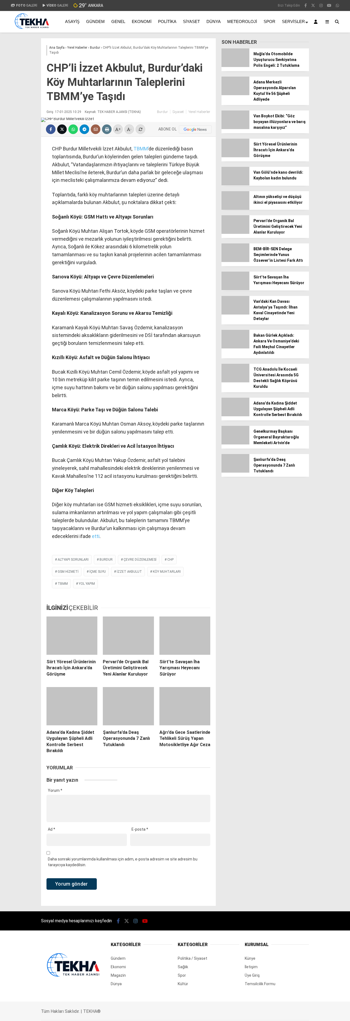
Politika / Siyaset (192, 958)
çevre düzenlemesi (140, 560)
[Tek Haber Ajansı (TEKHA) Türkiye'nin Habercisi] (32, 31)
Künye (250, 958)
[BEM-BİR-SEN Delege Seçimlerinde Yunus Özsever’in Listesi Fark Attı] (235, 260)
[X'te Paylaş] (62, 129)
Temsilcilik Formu (260, 984)
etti (96, 536)
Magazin (118, 975)
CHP (170, 560)
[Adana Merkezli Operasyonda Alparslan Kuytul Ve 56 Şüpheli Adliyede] (235, 94)
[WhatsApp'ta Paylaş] (73, 129)
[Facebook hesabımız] (305, 5)
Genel (118, 21)
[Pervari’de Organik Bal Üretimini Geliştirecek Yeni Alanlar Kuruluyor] (128, 635)
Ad (51, 829)
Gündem (95, 21)
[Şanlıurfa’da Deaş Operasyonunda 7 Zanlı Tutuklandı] (128, 706)
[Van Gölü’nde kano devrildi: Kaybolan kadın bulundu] (235, 184)
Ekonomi (141, 21)
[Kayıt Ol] (316, 21)
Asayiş (72, 21)
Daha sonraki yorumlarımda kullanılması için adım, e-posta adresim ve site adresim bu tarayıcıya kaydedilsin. (122, 862)
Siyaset (191, 21)
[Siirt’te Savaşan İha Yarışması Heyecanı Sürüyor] (184, 635)
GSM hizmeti (68, 572)
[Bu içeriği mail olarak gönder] (95, 129)
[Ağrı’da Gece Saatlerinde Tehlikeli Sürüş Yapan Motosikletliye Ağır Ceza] (184, 706)
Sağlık (183, 967)
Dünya (213, 21)
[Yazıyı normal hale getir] (140, 129)
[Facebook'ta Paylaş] (51, 129)
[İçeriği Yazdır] (107, 129)
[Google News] (195, 129)
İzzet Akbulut (129, 572)
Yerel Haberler (199, 112)
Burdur (162, 112)
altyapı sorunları (73, 560)
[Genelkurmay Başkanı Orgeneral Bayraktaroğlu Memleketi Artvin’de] (235, 443)
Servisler (293, 21)
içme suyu (97, 572)
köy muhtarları (167, 572)
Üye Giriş (252, 975)
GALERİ (26, 5)
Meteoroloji (242, 21)
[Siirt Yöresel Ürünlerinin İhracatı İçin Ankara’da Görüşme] (71, 635)
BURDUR (106, 560)
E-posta (140, 829)
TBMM (63, 584)
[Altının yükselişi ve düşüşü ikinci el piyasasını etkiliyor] (235, 208)
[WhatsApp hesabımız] (337, 5)
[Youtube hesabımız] (329, 5)
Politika (167, 21)
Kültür (183, 984)
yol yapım (87, 584)
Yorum (55, 790)
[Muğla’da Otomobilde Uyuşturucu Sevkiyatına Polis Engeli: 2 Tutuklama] (235, 65)
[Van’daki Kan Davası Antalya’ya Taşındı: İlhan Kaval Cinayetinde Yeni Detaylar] (235, 313)
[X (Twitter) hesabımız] (313, 5)
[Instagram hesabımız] (321, 5)
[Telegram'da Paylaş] (84, 129)
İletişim (251, 967)
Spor (269, 21)
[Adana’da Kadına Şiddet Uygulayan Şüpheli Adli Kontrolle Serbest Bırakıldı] (71, 706)
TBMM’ (140, 149)
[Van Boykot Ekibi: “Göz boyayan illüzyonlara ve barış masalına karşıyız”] (235, 128)
